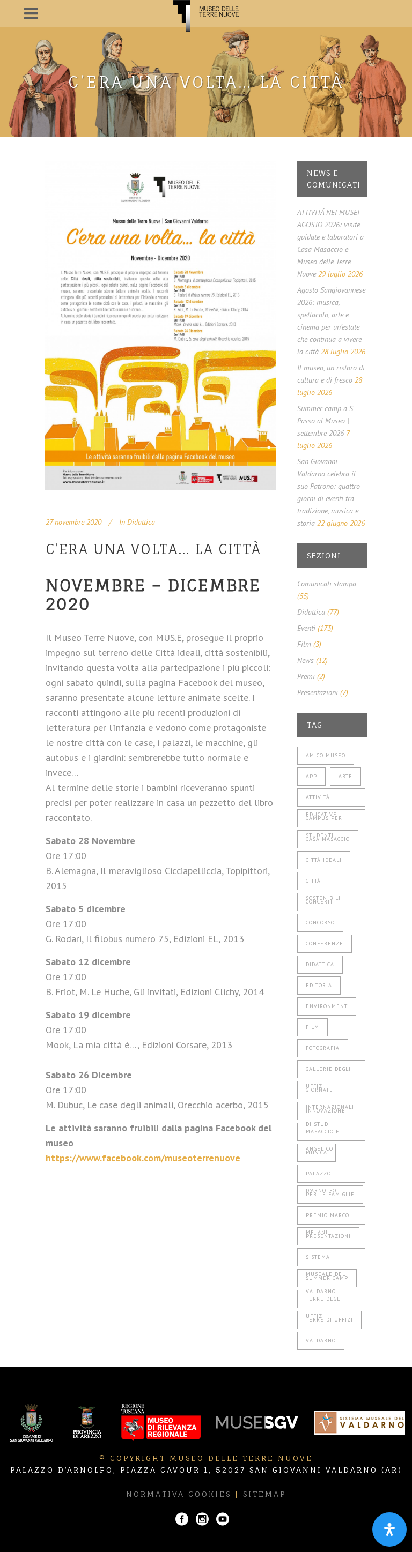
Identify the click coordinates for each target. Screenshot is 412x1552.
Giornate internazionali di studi (330, 1092)
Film (304, 644)
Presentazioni (317, 692)
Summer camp (327, 1277)
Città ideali (324, 859)
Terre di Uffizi (329, 1319)
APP (311, 776)
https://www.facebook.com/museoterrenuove (143, 1158)
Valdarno (321, 1340)
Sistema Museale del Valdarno (325, 1259)
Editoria (319, 985)
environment (327, 1006)
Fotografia (323, 1047)
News (305, 660)
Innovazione (325, 1110)
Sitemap (264, 1493)
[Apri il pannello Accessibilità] (389, 1529)
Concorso (320, 922)
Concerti (319, 901)
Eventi (306, 628)
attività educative (321, 800)
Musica (316, 1152)
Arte (345, 776)
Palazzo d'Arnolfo (321, 1176)
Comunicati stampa (326, 583)
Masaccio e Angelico (323, 1134)
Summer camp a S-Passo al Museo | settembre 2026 (326, 421)
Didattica (141, 522)
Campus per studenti (324, 821)
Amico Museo (325, 755)
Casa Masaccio (328, 838)
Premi (306, 676)
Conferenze (324, 943)
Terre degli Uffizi (324, 1301)
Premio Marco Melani (327, 1218)
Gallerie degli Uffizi (328, 1071)
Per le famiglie (330, 1194)
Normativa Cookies (178, 1493)
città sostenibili (323, 883)
